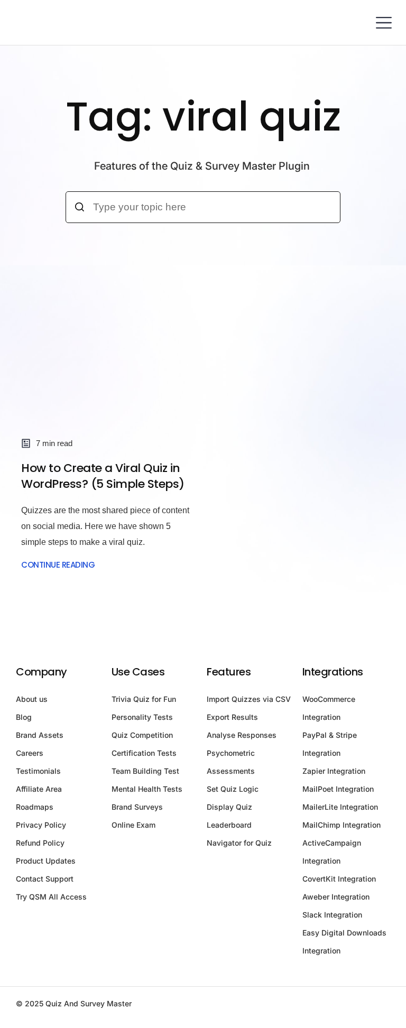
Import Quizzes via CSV (249, 698)
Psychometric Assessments (231, 761)
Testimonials (38, 770)
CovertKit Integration (339, 878)
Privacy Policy (41, 824)
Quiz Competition (142, 734)
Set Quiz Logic (233, 788)
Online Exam (133, 824)
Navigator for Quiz (239, 842)
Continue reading (58, 564)
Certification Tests (144, 752)
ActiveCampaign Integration (331, 851)
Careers (29, 752)
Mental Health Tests (147, 788)
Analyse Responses (241, 734)
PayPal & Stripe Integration (329, 743)
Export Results (232, 716)
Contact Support (44, 878)
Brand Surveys (137, 806)
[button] (383, 22)
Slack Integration (332, 914)
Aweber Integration (336, 896)
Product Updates (46, 860)
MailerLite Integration (340, 806)
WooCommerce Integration (328, 707)
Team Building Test (145, 770)
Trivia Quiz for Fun (144, 698)
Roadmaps (34, 806)
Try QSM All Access (51, 896)
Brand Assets (39, 734)
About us (32, 698)
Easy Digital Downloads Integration (344, 941)
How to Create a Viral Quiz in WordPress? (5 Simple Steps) (102, 476)
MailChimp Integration (341, 824)
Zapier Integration (333, 770)
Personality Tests (142, 716)
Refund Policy (40, 842)
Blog (24, 716)
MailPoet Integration (338, 788)
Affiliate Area (39, 788)
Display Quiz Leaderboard (229, 815)
